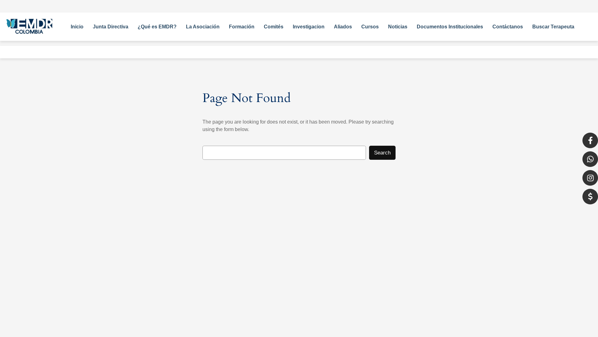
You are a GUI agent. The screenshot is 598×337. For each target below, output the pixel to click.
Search (382, 153)
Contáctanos (507, 26)
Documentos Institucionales (450, 26)
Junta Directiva (110, 26)
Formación (241, 26)
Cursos (370, 26)
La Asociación (203, 26)
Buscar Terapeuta (553, 26)
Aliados (343, 26)
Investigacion (309, 26)
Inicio (77, 26)
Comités (273, 26)
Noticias (397, 26)
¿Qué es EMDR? (157, 26)
